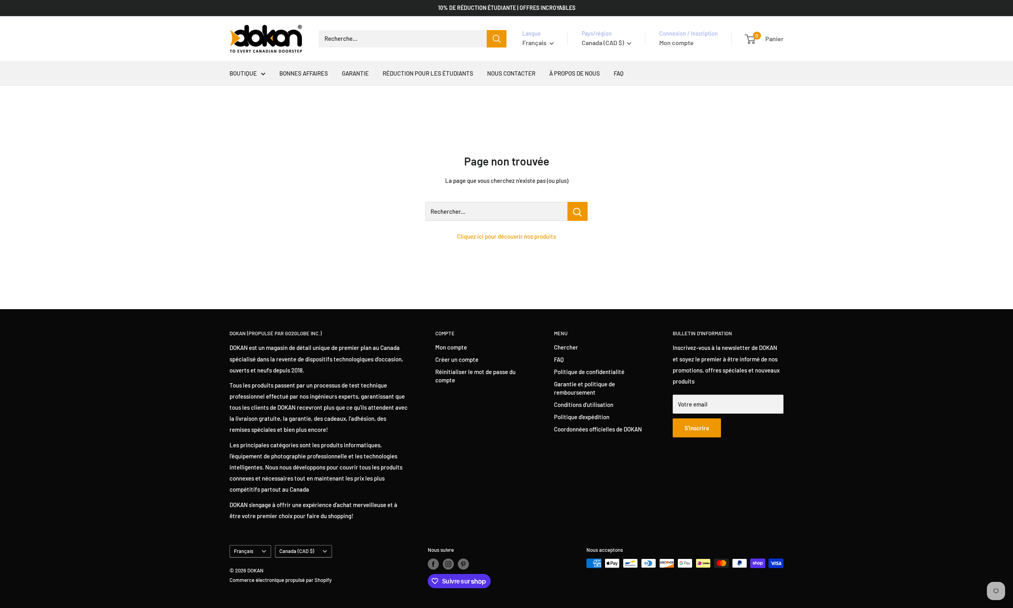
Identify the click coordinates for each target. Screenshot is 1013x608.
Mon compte (676, 42)
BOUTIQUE (243, 73)
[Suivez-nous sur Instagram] (448, 564)
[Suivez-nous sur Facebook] (433, 564)
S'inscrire (697, 427)
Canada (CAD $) (296, 551)
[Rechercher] (496, 39)
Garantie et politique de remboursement (584, 388)
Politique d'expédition (581, 416)
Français (243, 551)
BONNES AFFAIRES (303, 73)
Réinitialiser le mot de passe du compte (475, 376)
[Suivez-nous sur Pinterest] (463, 564)
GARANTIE (355, 73)
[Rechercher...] (577, 211)
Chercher (566, 347)
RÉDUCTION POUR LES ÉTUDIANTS (428, 73)
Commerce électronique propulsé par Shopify (281, 580)
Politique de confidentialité (589, 371)
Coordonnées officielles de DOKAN (598, 429)
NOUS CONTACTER (511, 73)
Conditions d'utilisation (583, 404)
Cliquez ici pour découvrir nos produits (506, 236)
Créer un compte (456, 359)
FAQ (619, 73)
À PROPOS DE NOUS (574, 73)
